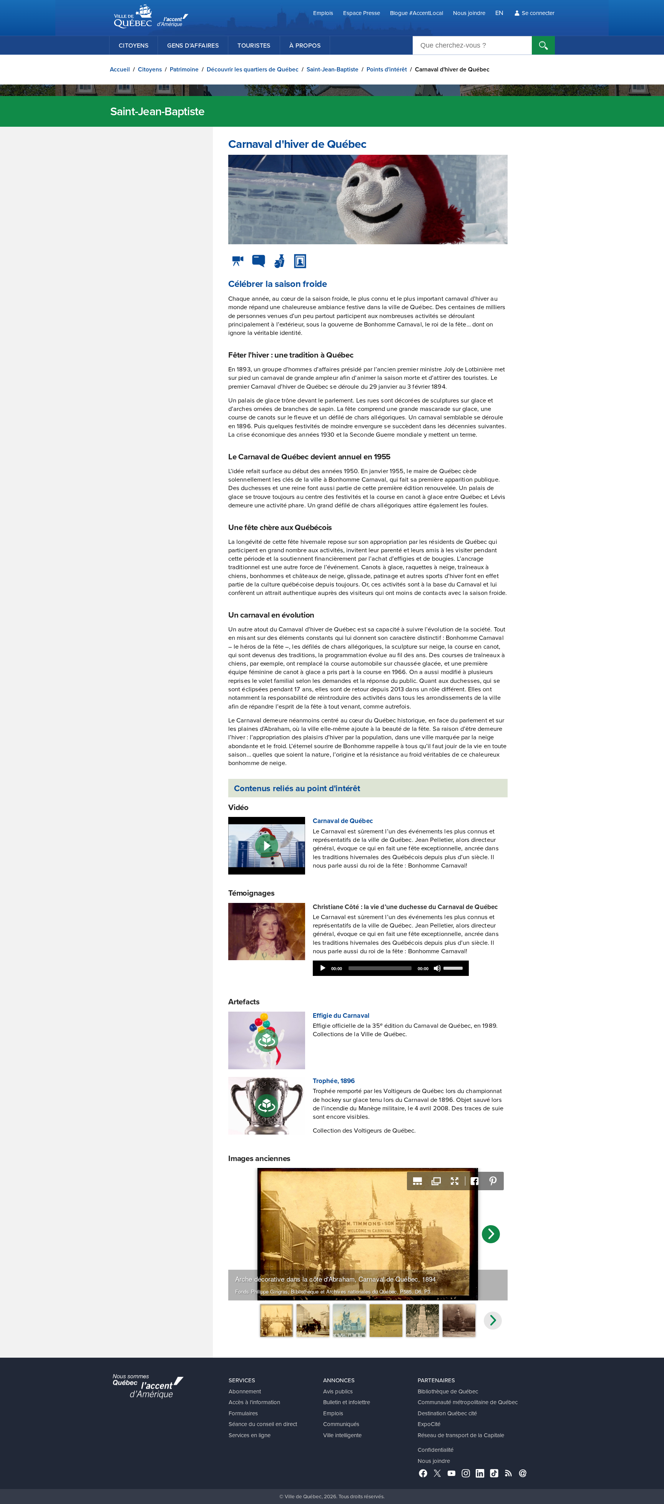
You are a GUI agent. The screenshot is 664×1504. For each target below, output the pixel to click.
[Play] (323, 968)
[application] (391, 968)
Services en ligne (250, 1435)
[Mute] (437, 968)
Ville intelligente (342, 1435)
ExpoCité (429, 1424)
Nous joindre (469, 13)
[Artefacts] (279, 261)
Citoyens (133, 45)
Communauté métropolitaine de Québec (468, 1402)
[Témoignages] (258, 261)
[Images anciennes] (300, 261)
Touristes (254, 45)
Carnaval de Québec (343, 820)
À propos (304, 45)
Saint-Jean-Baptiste (333, 69)
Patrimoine (184, 69)
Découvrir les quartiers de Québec (253, 69)
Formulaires (243, 1413)
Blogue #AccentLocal (416, 13)
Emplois (323, 13)
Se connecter (538, 13)
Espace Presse (361, 13)
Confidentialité (435, 1450)
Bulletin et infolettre (346, 1402)
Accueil (120, 69)
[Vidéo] (237, 261)
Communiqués (341, 1424)
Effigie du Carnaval (341, 1015)
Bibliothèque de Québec (448, 1391)
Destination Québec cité (447, 1413)
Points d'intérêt (387, 69)
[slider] (454, 967)
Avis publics (338, 1391)
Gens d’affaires (193, 45)
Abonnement (245, 1391)
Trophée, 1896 (334, 1080)
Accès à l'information (254, 1402)
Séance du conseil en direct (263, 1424)
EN (499, 12)
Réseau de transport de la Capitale (461, 1435)
